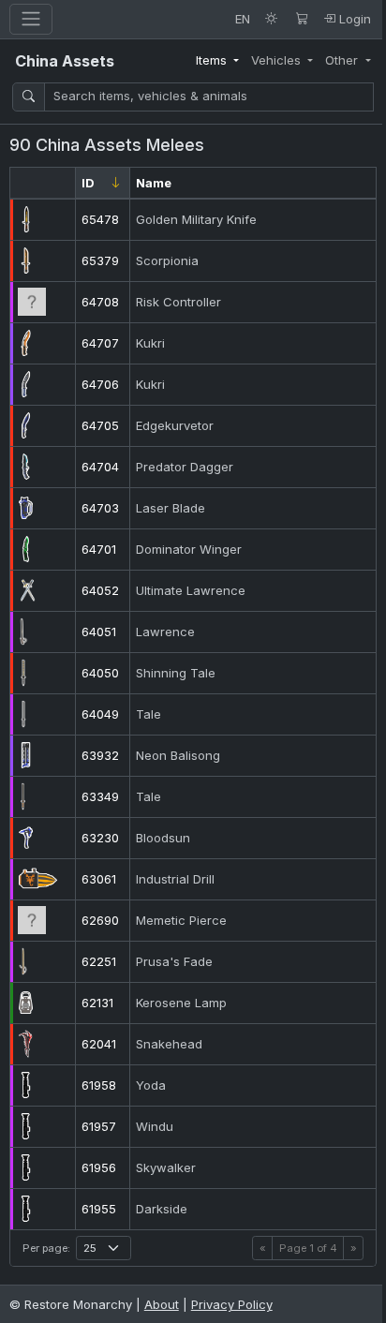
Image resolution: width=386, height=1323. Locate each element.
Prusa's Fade (174, 961)
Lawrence (165, 631)
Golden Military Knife (196, 219)
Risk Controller (178, 301)
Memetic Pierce (181, 920)
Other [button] (343, 59)
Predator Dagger (184, 466)
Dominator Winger (189, 549)
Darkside (161, 1208)
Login (353, 18)
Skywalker (166, 1167)
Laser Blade (170, 507)
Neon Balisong (178, 755)
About (161, 1304)
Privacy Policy (232, 1304)
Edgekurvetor (175, 425)
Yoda (151, 1085)
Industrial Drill (175, 878)
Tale (148, 713)
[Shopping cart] (302, 19)
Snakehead (169, 1043)
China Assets (64, 61)
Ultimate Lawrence (190, 590)
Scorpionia (167, 260)
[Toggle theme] (272, 19)
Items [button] (213, 59)
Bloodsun (163, 837)
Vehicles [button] (277, 59)
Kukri (150, 342)
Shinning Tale (175, 672)
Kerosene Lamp (181, 1002)
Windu (154, 1126)
